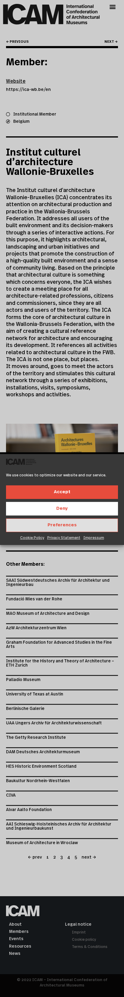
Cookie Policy (32, 538)
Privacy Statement (63, 538)
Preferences (62, 525)
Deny (62, 508)
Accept (62, 492)
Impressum (93, 538)
